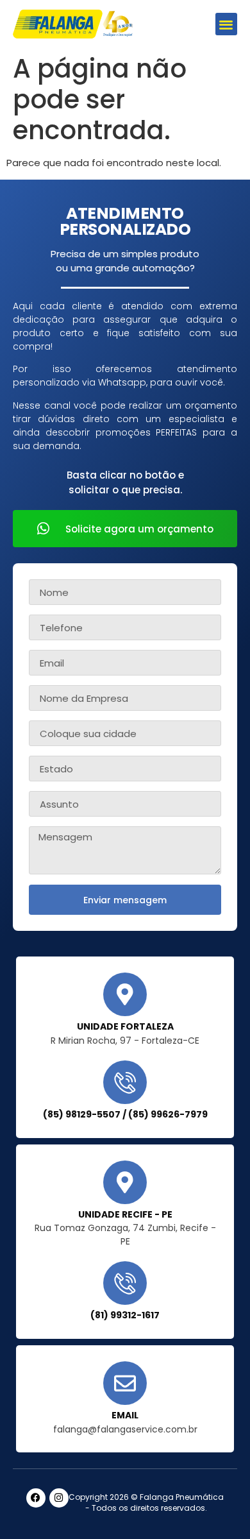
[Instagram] (59, 1498)
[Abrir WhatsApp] (218, 1506)
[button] (226, 24)
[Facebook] (36, 1498)
